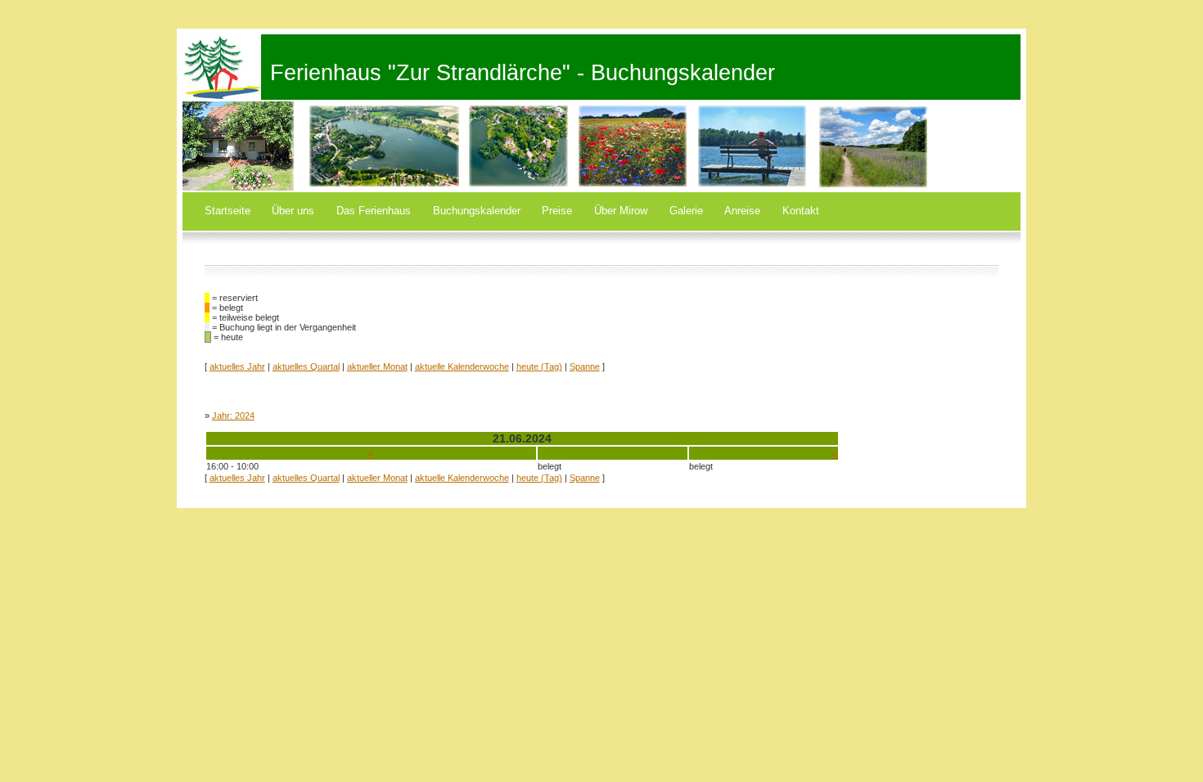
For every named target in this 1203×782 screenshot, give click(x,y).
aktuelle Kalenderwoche (462, 366)
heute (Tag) (539, 366)
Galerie (686, 210)
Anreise (742, 210)
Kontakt (800, 210)
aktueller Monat (377, 366)
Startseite (227, 210)
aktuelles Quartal (306, 366)
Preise (557, 210)
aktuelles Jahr (237, 366)
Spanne (585, 366)
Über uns (293, 210)
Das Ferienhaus (373, 210)
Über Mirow (620, 210)
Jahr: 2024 (233, 415)
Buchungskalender (476, 210)
